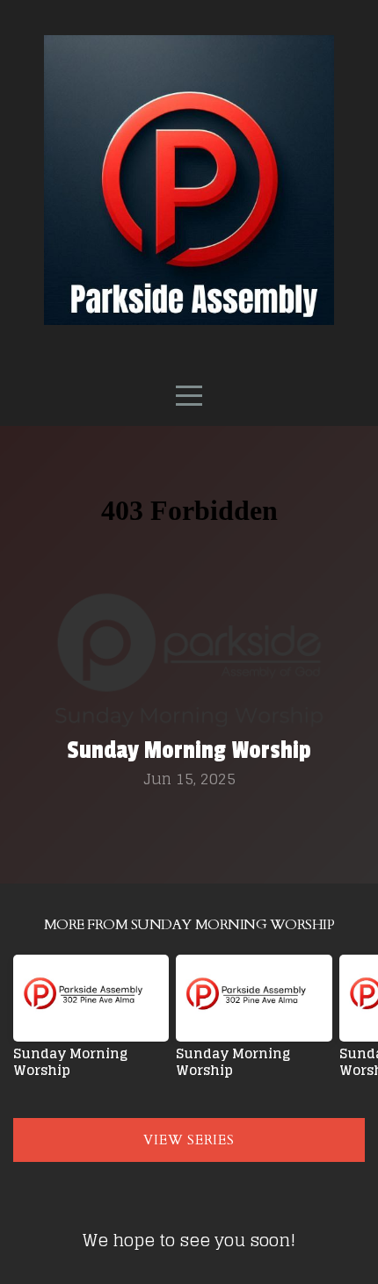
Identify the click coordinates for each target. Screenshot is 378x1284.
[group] (91, 1023)
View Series (188, 1140)
